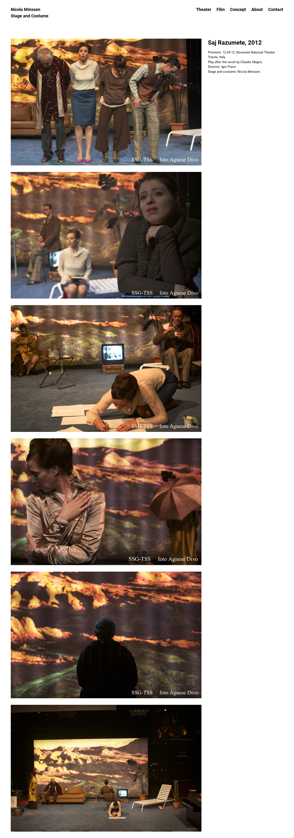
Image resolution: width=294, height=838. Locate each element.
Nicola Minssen (25, 9)
